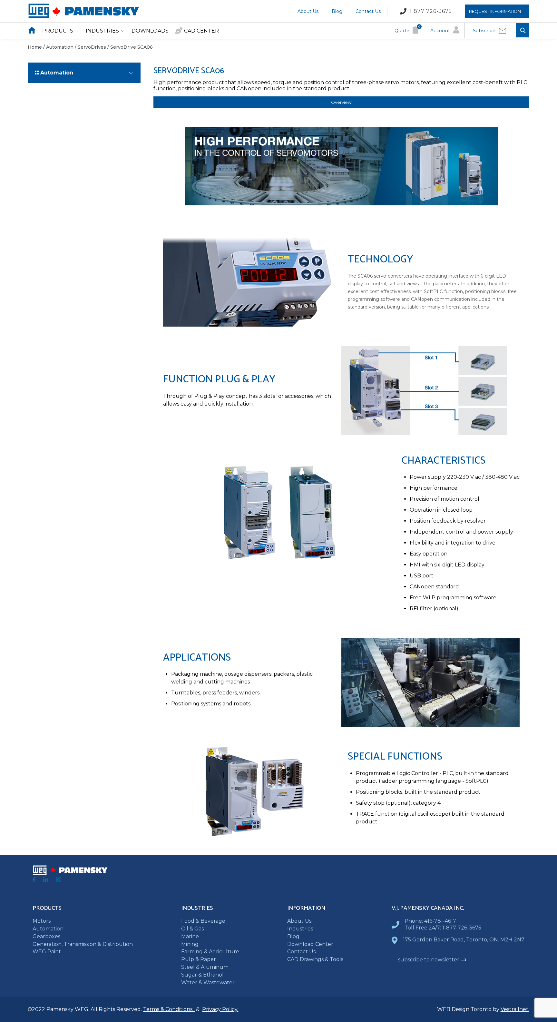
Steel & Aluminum (205, 967)
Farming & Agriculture (210, 951)
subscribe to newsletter (428, 960)
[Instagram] (58, 880)
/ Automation (57, 47)
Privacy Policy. (220, 1009)
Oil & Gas (192, 929)
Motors (42, 921)
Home (35, 47)
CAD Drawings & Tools (315, 959)
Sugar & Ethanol (202, 975)
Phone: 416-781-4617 (430, 921)
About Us (308, 11)
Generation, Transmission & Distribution (83, 944)
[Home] (83, 17)
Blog (337, 11)
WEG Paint (47, 951)
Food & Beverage (203, 921)
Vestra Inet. (515, 1009)
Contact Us (368, 11)
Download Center (310, 944)
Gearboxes (46, 936)
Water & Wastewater (208, 982)
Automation (48, 929)
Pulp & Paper (198, 959)
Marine (190, 936)
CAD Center (201, 31)
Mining (190, 944)
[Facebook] (34, 880)
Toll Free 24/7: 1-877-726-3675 (443, 928)
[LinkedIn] (45, 880)
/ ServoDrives (89, 47)
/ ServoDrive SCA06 (129, 47)
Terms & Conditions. (169, 1009)
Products (57, 31)
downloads (150, 31)
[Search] (522, 30)
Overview (341, 102)
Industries (102, 31)
